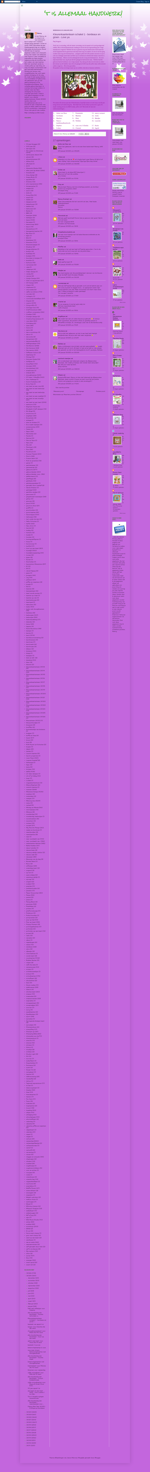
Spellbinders (30, 1014)
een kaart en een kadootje (35, 388)
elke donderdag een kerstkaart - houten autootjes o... (35, 1314)
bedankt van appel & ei (35, 1324)
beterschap (30, 224)
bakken (28, 206)
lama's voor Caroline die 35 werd (36, 1327)
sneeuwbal (29, 996)
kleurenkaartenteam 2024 (35, 709)
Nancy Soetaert (63, 199)
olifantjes (29, 866)
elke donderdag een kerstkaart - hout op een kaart (36, 1336)
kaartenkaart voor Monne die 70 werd (37, 1366)
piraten (28, 908)
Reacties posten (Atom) (72, 394)
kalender (29, 622)
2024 (29, 1412)
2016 (28, 1432)
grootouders (30, 510)
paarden (29, 886)
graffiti (28, 508)
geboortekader (31, 472)
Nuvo (28, 864)
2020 (29, 1422)
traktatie (29, 1103)
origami (28, 881)
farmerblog (117, 266)
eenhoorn (29, 404)
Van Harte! (123, 254)
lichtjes (28, 769)
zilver (28, 1253)
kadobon (29, 613)
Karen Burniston (32, 628)
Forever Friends (31, 454)
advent (28, 157)
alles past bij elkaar (33, 170)
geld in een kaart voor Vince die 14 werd (35, 1341)
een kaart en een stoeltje (34, 398)
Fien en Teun (30, 440)
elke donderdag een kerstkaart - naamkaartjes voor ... (36, 1402)
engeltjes (29, 416)
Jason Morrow (72, 1458)
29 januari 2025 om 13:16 (68, 241)
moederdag (30, 814)
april (30, 1298)
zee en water (30, 1242)
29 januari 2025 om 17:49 (68, 296)
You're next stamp (32, 1233)
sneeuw (28, 994)
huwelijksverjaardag (33, 553)
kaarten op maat (32, 595)
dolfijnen (29, 361)
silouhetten (30, 980)
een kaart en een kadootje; (35, 392)
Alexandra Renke (32, 168)
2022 (29, 1417)
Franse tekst (30, 458)
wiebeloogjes (30, 1213)
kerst (28, 635)
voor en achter (31, 1170)
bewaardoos (30, 229)
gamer (28, 463)
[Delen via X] (84, 134)
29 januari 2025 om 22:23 (68, 352)
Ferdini (28, 436)
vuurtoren (29, 1184)
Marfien (60, 246)
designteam (30, 339)
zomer (28, 1256)
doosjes (29, 366)
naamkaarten (30, 834)
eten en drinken (31, 422)
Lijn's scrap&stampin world (118, 286)
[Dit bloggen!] (82, 134)
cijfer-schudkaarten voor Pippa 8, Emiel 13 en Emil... (36, 1384)
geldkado (29, 481)
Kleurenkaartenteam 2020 (36, 693)
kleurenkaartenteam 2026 (35, 716)
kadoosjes (30, 615)
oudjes (28, 884)
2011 (28, 1445)
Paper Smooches (32, 893)
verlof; (28, 1148)
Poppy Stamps (31, 924)
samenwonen (30, 967)
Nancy (39, 33)
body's (28, 251)
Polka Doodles (31, 915)
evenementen (30, 427)
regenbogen (30, 942)
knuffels (29, 727)
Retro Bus (123, 439)
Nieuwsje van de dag (33, 859)
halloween (29, 517)
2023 (29, 1414)
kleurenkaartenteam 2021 (35, 697)
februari (31, 1304)
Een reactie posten (62, 387)
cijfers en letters (32, 292)
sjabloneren (30, 987)
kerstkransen (30, 640)
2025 (29, 1275)
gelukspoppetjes (32, 483)
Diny (59, 184)
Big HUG (123, 291)
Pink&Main (29, 906)
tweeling (29, 1110)
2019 (28, 1425)
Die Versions (30, 348)
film (27, 445)
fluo (27, 449)
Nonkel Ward (30, 861)
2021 (28, 1420)
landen (28, 751)
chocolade (30, 289)
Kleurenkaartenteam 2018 (35, 686)
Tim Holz (29, 1099)
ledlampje (29, 762)
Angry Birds (30, 177)
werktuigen (30, 1202)
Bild (27, 238)
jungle (28, 584)
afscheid (29, 164)
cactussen (30, 265)
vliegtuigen (30, 1159)
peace (28, 899)
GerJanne (61, 331)
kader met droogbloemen (35, 609)
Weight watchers (32, 1197)
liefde (28, 771)
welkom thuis (31, 1199)
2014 (28, 1438)
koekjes (29, 733)
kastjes (28, 631)
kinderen (29, 651)
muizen (28, 823)
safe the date (31, 965)
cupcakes (29, 321)
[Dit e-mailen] (80, 134)
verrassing (29, 1152)
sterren (28, 1043)
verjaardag (29, 1141)
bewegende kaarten (33, 231)
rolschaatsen (30, 953)
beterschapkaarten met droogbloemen (36, 1362)
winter (28, 1222)
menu (28, 803)
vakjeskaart (30, 1130)
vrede (28, 1175)
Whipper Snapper (32, 1208)
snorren (29, 1007)
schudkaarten (31, 976)
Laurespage (62, 283)
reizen (28, 944)
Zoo (27, 1258)
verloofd (29, 1150)
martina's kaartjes (64, 358)
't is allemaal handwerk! (83, 13)
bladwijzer (29, 240)
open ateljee (30, 875)
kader (28, 607)
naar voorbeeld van (33, 839)
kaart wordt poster (33, 593)
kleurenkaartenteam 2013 (35, 667)
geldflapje (29, 478)
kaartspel (29, 602)
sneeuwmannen (31, 998)
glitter (28, 499)
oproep (28, 879)
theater (28, 1090)
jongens (29, 575)
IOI (27, 568)
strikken (29, 1052)
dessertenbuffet (32, 341)
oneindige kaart (31, 868)
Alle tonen (123, 302)
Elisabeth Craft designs (34, 409)
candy (28, 274)
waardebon (30, 1186)
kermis (28, 633)
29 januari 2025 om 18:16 (68, 310)
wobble (28, 1224)
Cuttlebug (29, 323)
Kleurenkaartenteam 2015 (35, 674)
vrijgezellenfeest (32, 1181)
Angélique (61, 316)
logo (27, 778)
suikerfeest (30, 1061)
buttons (29, 262)
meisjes (29, 798)
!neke (59, 259)
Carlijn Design (31, 278)
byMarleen (116, 376)
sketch (28, 989)
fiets (27, 443)
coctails (29, 294)
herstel (28, 528)
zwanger (29, 1260)
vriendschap (30, 1179)
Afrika (28, 161)
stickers (29, 1045)
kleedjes (29, 655)
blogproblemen (31, 249)
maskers (29, 794)
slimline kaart (30, 992)
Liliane (60, 157)
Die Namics (30, 346)
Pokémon (29, 913)
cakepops (29, 269)
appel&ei (29, 179)
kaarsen (29, 589)
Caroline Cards (118, 338)
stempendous (31, 1038)
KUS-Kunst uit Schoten (34, 744)
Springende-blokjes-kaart (35, 1021)
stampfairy (30, 1029)
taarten (28, 1074)
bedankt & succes (34, 1345)
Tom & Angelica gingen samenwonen (36, 1397)
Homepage (80, 391)
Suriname (29, 1065)
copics (28, 303)
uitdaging (29, 1115)
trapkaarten (30, 1106)
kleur (28, 662)
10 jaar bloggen (31, 144)
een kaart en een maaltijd (35, 396)
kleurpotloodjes (32, 723)
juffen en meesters (33, 582)
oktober (31, 1283)
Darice (28, 328)
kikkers (28, 649)
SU (27, 1056)
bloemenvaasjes (31, 244)
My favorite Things (33, 827)
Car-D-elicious (118, 493)
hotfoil (28, 546)
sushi (28, 1067)
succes (28, 1058)
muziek (28, 825)
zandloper (29, 1240)
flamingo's (30, 447)
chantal (60, 301)
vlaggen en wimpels (33, 1157)
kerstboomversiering (33, 637)
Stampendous (31, 1027)
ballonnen (29, 209)
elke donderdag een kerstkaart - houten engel (35, 1357)
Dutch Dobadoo (32, 382)
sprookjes (29, 1025)
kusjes (28, 747)
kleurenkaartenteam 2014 (35, 670)
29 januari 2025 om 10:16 (68, 178)
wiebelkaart (30, 1211)
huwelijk (29, 550)
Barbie (28, 211)
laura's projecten (32, 756)
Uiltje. (123, 233)
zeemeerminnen (31, 1244)
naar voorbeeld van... (33, 841)
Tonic (28, 1101)
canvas (28, 276)
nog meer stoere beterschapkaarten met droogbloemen (37, 1351)
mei (29, 1296)
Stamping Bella (31, 1034)
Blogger (97, 1458)
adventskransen (31, 159)
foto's (28, 456)
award (28, 197)
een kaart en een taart (33, 402)
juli (29, 1291)
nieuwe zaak (30, 854)
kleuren (28, 664)
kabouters (29, 604)
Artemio (29, 182)
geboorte (29, 469)
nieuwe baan (30, 850)
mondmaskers (31, 819)
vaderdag (29, 1121)
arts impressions (32, 184)
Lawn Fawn (30, 758)
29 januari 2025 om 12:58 (68, 209)
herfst (28, 523)
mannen (29, 789)
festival (28, 438)
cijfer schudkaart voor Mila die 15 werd (36, 1373)
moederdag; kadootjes (34, 816)
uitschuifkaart (31, 1119)
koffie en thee (31, 735)
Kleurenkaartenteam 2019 (35, 690)
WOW (28, 1228)
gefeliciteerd (30, 476)
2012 (28, 1443)
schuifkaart (30, 978)
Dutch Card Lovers (117, 473)
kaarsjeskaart (30, 591)
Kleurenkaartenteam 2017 (35, 682)
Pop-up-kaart (31, 922)
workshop (29, 1226)
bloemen (29, 242)
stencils (29, 1040)
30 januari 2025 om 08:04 (69, 369)
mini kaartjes (30, 810)
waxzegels (29, 1193)
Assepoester (30, 186)
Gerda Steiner (31, 487)
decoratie (29, 337)
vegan (28, 1134)
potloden (29, 929)
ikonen (28, 559)
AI (27, 166)
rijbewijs (29, 951)
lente (28, 767)
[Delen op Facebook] (86, 134)
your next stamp (32, 1235)
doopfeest (30, 364)
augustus (31, 1288)
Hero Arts (29, 526)
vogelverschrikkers (32, 1168)
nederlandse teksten (33, 843)
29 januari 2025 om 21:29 (68, 338)
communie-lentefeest (33, 298)
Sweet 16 (29, 1070)
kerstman (29, 642)
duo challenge (31, 379)
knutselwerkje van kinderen (35, 729)
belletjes (29, 217)
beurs (28, 227)
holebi (28, 535)
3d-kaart (29, 148)
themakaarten (31, 1094)
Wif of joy (29, 1215)
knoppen (29, 725)
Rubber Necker (31, 960)
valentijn (29, 1132)
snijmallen (29, 1001)
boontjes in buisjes (33, 258)
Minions (29, 812)
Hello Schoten (31, 521)
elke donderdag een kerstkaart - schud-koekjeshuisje (35, 1378)
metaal (28, 805)
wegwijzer (29, 1195)
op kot (28, 872)
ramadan (29, 938)
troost (28, 1108)
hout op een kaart (32, 548)
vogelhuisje (30, 1166)
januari (30, 1306)
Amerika (29, 173)
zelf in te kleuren (32, 1249)
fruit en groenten (32, 461)
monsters (29, 821)
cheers (28, 285)
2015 (28, 1435)
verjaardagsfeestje (32, 1143)
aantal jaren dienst (32, 155)
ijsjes (28, 557)
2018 (28, 1427)
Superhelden (30, 1063)
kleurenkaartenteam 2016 (35, 678)
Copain (28, 301)
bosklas (29, 260)
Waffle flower (31, 1188)
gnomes (29, 501)
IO (27, 566)
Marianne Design (32, 792)
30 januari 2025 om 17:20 (68, 383)
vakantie (29, 1124)
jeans (28, 573)
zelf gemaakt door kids (34, 1246)
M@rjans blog (118, 414)
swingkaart (30, 1072)
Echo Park (29, 384)
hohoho (29, 532)
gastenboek (30, 467)
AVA (27, 193)
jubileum (29, 580)
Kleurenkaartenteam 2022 (36, 701)
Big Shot (29, 233)
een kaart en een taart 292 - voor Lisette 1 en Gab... (36, 1392)
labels (28, 749)
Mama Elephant (31, 785)
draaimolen (30, 370)
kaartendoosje (31, 600)
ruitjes (28, 962)
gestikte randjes (32, 492)
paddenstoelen (31, 888)
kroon (28, 740)
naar (27, 837)
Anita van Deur (63, 144)
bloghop (29, 247)
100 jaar (29, 146)
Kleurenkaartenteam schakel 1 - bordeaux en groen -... (37, 1320)
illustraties (30, 562)
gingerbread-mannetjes (34, 496)
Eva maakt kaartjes (32, 424)
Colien (60, 170)
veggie (28, 1136)
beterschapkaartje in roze (37, 1347)
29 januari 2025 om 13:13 (68, 226)
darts (28, 330)
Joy (27, 577)
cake (27, 267)
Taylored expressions (33, 1083)
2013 (28, 1440)
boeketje (29, 253)
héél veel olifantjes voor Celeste (36, 1309)
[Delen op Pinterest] (88, 134)
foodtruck (29, 451)
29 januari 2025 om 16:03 (68, 277)
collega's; (29, 296)
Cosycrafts (30, 305)
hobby (28, 530)
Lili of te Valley (31, 776)
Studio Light (30, 1054)
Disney (28, 357)
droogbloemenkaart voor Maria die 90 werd (36, 1331)
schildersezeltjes (32, 971)
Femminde (61, 215)
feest (28, 431)
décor (28, 334)
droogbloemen (31, 375)
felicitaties (30, 434)
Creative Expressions (33, 319)
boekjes (29, 256)
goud (28, 503)
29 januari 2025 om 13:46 (68, 253)
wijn (27, 1217)
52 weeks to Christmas (34, 151)
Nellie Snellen (31, 845)
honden (29, 537)
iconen (28, 555)
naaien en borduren (33, 830)
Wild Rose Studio (32, 1220)
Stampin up (30, 1031)
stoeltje (29, 1049)
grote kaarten (31, 512)
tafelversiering (31, 1076)
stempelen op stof (33, 1036)
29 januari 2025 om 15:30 (68, 264)
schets (28, 969)
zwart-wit (29, 1265)
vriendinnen (30, 1177)
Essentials (30, 418)
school (28, 974)
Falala (28, 429)
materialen (29, 796)
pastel (28, 897)
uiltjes (28, 1112)
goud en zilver (31, 506)
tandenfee (29, 1079)
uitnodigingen (31, 1117)
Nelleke (60, 344)
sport (28, 1016)
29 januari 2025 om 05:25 (68, 151)
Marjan (60, 375)
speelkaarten (30, 1012)
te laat (28, 1085)
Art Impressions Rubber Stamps (117, 317)
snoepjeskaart (31, 1003)
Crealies (29, 314)
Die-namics (30, 350)
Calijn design (30, 271)
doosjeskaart (31, 368)
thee (27, 1092)
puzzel (28, 933)
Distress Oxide (31, 359)
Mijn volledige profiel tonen (34, 113)
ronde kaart (30, 956)
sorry (28, 1010)
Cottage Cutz (31, 307)
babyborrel (30, 202)
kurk (27, 742)
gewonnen (29, 494)
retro (28, 949)
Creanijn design (31, 316)
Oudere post (100, 391)
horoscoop (30, 544)
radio (28, 935)
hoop (28, 541)
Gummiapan (30, 514)
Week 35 (123, 341)
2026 (29, 1273)
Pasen (28, 895)
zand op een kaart (32, 1238)
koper (28, 738)
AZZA (28, 200)
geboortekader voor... (33, 474)
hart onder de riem (32, 519)
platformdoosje (32, 911)
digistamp (29, 355)
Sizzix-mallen (31, 985)
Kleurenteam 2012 (33, 720)
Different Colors (32, 352)
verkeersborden (31, 1145)
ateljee (28, 188)
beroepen (29, 222)
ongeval (29, 870)
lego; (28, 765)
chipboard (29, 287)
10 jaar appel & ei (34, 1388)
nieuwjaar (29, 857)
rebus (28, 940)
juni (29, 1293)
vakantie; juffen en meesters (36, 1126)
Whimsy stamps (32, 1206)
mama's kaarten (31, 787)
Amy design (30, 175)
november (31, 1280)
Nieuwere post (59, 391)
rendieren (29, 947)
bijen (27, 235)
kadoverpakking (31, 619)
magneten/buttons (33, 783)
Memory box (30, 801)
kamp (28, 624)
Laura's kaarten (31, 753)
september (32, 1285)
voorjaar (29, 1172)
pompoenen (30, 917)
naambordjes (30, 832)
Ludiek (28, 780)
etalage (28, 420)
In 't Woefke (117, 394)
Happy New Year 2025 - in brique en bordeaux (37, 1407)
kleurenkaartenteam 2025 (35, 713)
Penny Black (30, 902)
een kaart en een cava (33, 386)
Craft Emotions (31, 310)
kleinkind (29, 660)
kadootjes (29, 617)
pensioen (29, 904)
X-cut (28, 1231)
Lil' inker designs (32, 774)
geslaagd (29, 490)
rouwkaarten (30, 958)
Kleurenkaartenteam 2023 (35, 705)
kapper (28, 626)
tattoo (28, 1081)
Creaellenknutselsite (65, 232)
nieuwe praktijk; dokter (34, 852)
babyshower (30, 204)
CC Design (30, 283)
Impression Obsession (34, 564)
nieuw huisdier (31, 848)
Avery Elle (29, 195)
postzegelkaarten (32, 926)
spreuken (29, 1019)
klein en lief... (30, 658)
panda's (29, 890)
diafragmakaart (31, 343)
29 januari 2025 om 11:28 (68, 193)
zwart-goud (30, 1262)
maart (30, 1301)
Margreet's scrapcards (117, 211)
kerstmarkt (30, 644)
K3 (27, 586)
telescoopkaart (31, 1088)
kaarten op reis (31, 598)
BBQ (27, 213)
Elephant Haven (31, 407)
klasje (28, 653)
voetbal (28, 1163)
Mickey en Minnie (32, 807)
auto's (28, 190)
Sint (27, 983)
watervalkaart (30, 1190)
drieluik (28, 373)
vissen (28, 1154)
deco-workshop (32, 332)
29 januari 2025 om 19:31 (68, 325)
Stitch (28, 1047)
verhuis (28, 1139)
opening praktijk (32, 877)
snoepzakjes (30, 1005)
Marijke (60, 270)
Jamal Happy (30, 571)
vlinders (29, 1161)
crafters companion (33, 312)
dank (28, 325)
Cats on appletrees (33, 280)
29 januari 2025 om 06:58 (68, 164)
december (31, 1278)
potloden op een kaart (34, 931)
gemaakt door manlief (34, 485)
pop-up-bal (30, 920)
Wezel (28, 1204)
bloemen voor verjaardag (36, 1370)
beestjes (29, 215)
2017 (28, 1430)
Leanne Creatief (31, 760)
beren (28, 220)
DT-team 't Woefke (33, 377)
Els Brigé (29, 411)
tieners (28, 1097)
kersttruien (30, 646)
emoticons (30, 413)
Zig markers (30, 1251)
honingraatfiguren (32, 539)
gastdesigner (30, 465)
